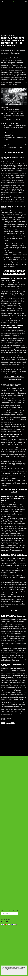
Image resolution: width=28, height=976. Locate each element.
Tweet (8, 723)
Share (3, 723)
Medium (10, 720)
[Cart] (26, 1)
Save (13, 723)
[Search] (24, 1)
